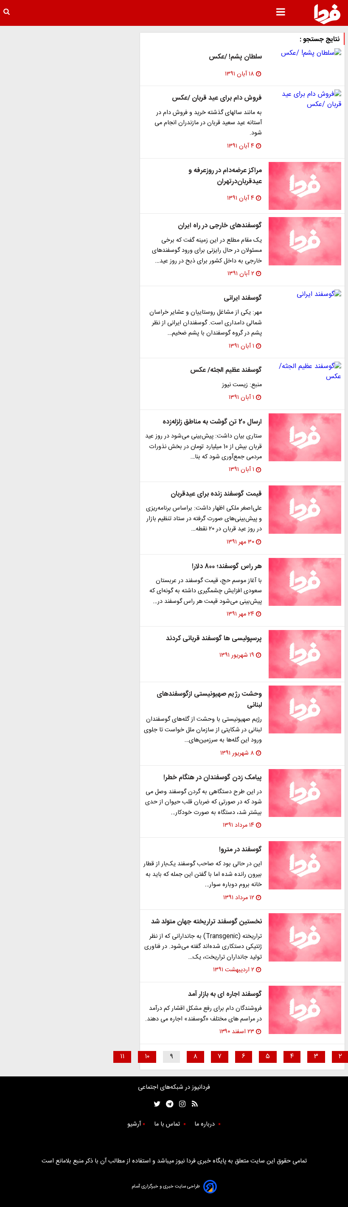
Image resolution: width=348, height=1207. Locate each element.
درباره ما (205, 1124)
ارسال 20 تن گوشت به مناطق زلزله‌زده (212, 422)
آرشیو (134, 1124)
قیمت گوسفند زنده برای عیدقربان (216, 494)
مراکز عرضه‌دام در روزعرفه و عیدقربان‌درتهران (225, 176)
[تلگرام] (167, 1103)
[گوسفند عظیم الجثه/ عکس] (305, 372)
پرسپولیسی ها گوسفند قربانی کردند (214, 638)
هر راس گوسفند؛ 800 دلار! (227, 566)
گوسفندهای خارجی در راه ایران (220, 225)
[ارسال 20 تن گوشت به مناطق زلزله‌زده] (305, 437)
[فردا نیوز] (327, 14)
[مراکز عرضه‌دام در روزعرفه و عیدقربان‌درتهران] (305, 186)
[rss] (192, 1103)
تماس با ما (168, 1124)
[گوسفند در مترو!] (305, 865)
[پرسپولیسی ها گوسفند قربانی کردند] (305, 654)
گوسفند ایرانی (243, 298)
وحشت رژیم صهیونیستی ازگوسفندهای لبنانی (209, 700)
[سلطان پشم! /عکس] (305, 53)
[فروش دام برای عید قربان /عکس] (305, 99)
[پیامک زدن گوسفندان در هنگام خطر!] (305, 793)
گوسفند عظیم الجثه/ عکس (226, 370)
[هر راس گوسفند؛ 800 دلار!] (305, 582)
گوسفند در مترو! (240, 850)
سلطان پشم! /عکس (235, 57)
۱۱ (122, 1056)
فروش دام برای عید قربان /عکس (217, 98)
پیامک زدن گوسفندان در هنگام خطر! (212, 777)
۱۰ (147, 1056)
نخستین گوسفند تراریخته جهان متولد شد (206, 922)
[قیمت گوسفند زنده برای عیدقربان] (305, 509)
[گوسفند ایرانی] (305, 295)
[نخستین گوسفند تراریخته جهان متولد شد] (305, 937)
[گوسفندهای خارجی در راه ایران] (305, 241)
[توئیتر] (155, 1103)
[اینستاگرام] (180, 1103)
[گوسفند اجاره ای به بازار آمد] (305, 1010)
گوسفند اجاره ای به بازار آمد (225, 994)
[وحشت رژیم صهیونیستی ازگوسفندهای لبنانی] (305, 710)
